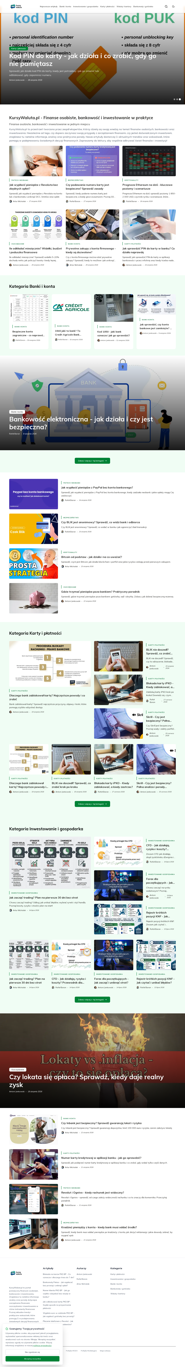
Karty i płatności (107, 6)
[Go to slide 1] (174, 99)
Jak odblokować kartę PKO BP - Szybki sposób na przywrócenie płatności (57, 1305)
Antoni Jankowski (17, 80)
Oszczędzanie (17, 244)
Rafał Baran (14, 434)
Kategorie (116, 1268)
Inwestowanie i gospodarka (85, 6)
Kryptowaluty (131, 180)
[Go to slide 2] (177, 99)
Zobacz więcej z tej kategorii (91, 461)
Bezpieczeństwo (75, 180)
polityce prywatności (42, 1345)
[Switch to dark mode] (173, 6)
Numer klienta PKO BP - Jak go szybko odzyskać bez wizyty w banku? (56, 1293)
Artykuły (48, 1268)
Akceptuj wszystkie (32, 1359)
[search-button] (166, 6)
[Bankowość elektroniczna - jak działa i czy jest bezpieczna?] (92, 403)
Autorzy (81, 1268)
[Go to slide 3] (180, 99)
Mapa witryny (105, 1351)
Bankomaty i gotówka (143, 6)
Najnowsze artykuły (48, 6)
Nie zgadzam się (32, 1352)
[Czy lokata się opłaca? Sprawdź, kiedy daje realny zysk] (92, 1060)
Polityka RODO (72, 1351)
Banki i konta (65, 6)
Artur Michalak (83, 1284)
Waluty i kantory (124, 6)
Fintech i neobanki (19, 180)
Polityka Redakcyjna (89, 1351)
